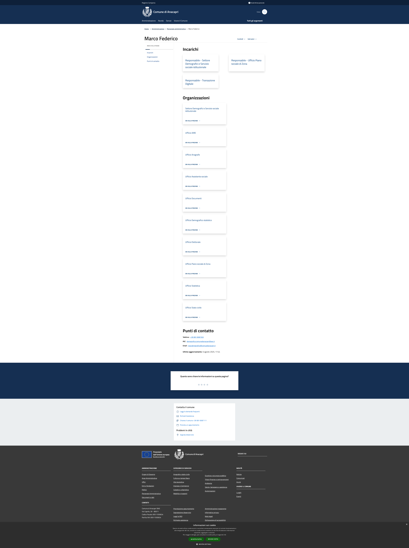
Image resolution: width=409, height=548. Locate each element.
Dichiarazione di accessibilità (215, 520)
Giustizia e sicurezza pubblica (215, 475)
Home (146, 29)
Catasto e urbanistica (181, 489)
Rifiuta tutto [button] (213, 539)
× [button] (406, 524)
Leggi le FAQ (177, 516)
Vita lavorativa (178, 482)
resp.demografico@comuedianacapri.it (202, 345)
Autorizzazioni (210, 491)
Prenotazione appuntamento (183, 508)
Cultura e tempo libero (181, 478)
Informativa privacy (212, 512)
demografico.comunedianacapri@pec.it (201, 341)
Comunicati (240, 478)
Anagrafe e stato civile (181, 474)
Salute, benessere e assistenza (216, 487)
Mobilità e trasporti (180, 493)
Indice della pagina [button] (153, 46)
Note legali (209, 516)
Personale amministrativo (176, 29)
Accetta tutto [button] (196, 539)
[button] (204, 544)
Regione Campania (148, 2)
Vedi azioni (251, 39)
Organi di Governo (148, 474)
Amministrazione (158, 29)
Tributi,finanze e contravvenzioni (217, 479)
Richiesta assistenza (180, 520)
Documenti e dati (148, 497)
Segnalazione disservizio (182, 512)
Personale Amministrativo (151, 493)
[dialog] (204, 535)
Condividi (240, 39)
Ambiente (208, 483)
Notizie (239, 474)
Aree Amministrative (149, 478)
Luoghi (238, 492)
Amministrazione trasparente (215, 508)
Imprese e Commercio (181, 486)
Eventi (238, 496)
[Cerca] (264, 11)
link (225, 535)
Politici (144, 489)
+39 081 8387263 (197, 337)
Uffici (144, 482)
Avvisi (238, 482)
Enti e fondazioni (148, 486)
